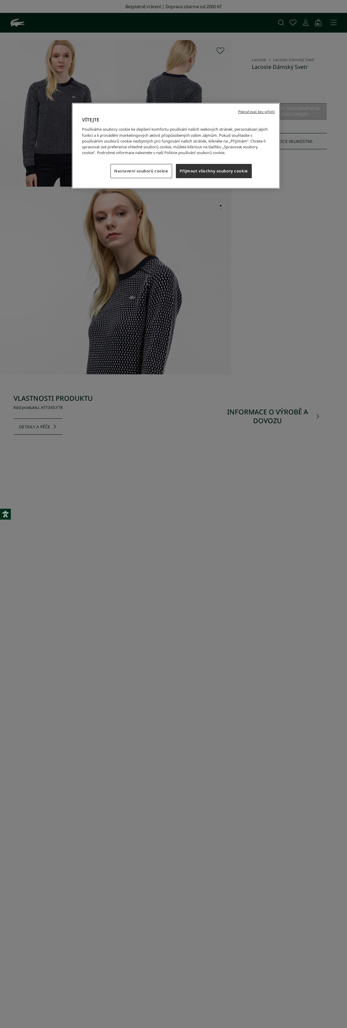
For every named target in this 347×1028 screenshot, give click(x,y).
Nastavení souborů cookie (141, 170)
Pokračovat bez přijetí (256, 111)
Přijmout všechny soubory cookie (214, 170)
